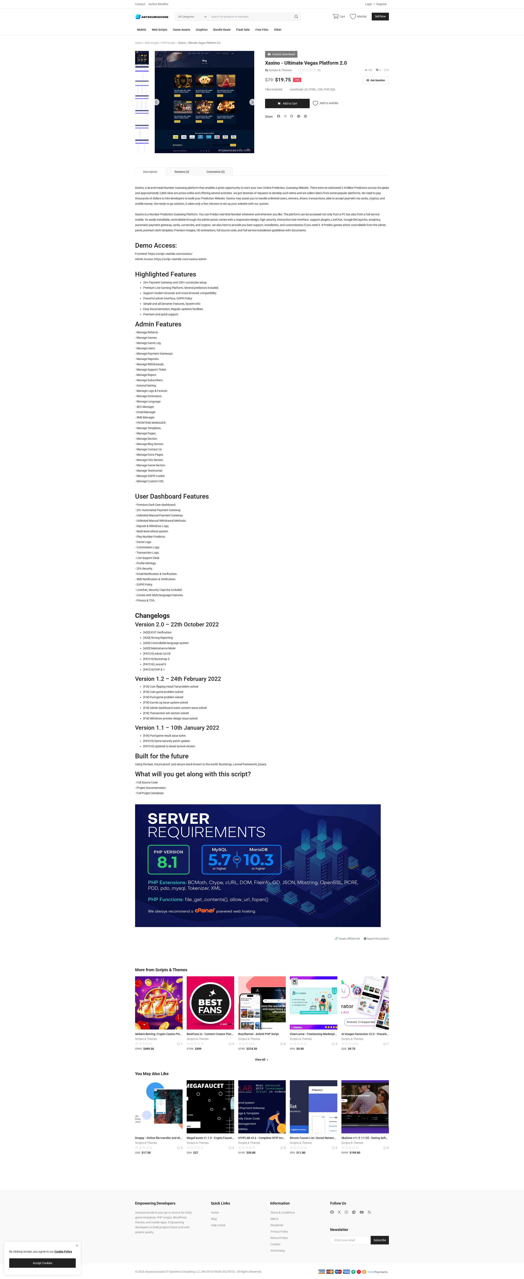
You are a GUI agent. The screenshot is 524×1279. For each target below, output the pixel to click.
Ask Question (377, 80)
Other (277, 29)
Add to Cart (290, 103)
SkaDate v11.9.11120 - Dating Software (365, 1138)
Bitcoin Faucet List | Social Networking (313, 1138)
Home (138, 42)
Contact (140, 4)
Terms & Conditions (282, 1212)
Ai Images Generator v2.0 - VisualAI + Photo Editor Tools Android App (365, 1034)
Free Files (261, 29)
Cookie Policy (63, 1251)
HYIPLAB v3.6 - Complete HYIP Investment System (262, 1138)
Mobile (141, 29)
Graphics (202, 29)
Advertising (277, 1250)
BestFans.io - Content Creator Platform (210, 1034)
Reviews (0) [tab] (182, 171)
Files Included (273, 89)
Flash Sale (243, 29)
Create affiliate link (348, 938)
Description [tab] (150, 171)
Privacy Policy (279, 1231)
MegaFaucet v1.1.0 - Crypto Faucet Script (210, 1138)
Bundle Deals (221, 29)
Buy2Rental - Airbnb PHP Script (258, 1034)
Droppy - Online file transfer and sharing (159, 1138)
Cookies (275, 1244)
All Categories (186, 16)
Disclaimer (276, 1225)
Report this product (377, 938)
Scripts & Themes (280, 70)
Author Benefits (158, 4)
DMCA (274, 1219)
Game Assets (181, 29)
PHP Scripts (168, 42)
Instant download (283, 54)
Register (381, 4)
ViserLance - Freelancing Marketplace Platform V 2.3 (313, 1034)
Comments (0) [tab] (216, 171)
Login (368, 4)
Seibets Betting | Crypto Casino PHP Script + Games (159, 1034)
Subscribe (380, 1240)
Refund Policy (279, 1238)
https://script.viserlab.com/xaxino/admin (180, 259)
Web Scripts (159, 29)
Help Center (218, 1225)
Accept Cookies (42, 1263)
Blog (214, 1219)
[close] (77, 1246)
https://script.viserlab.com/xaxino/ (170, 253)
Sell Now (380, 16)
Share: (269, 116)
